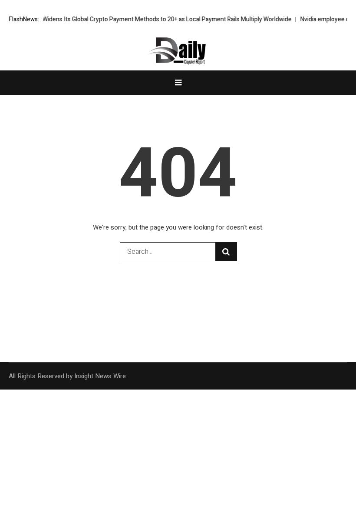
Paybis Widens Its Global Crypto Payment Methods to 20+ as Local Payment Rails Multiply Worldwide (160, 19)
